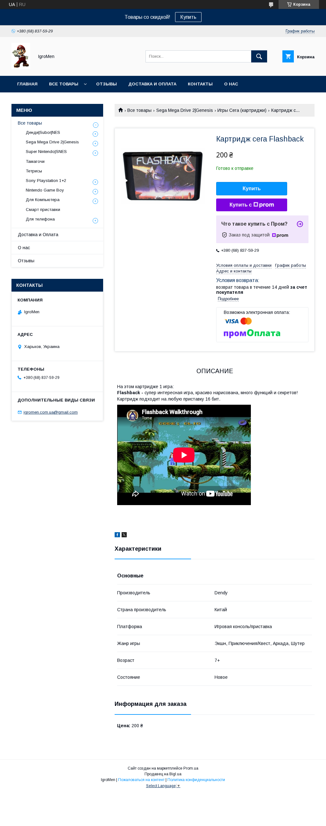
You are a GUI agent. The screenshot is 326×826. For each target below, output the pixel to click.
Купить (188, 17)
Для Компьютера (43, 199)
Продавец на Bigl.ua (163, 774)
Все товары (63, 84)
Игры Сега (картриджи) (241, 110)
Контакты (200, 84)
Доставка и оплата (152, 84)
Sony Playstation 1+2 (46, 180)
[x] (124, 535)
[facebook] (117, 535)
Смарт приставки (43, 209)
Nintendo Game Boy (45, 190)
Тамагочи (35, 161)
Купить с (241, 204)
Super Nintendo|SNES (46, 151)
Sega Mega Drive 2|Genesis (184, 110)
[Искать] (259, 56)
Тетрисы (34, 171)
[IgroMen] (20, 67)
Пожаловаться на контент (141, 780)
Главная (27, 84)
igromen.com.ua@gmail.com (51, 412)
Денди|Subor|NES (43, 132)
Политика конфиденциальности (196, 780)
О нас (231, 84)
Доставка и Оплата (38, 234)
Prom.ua (190, 768)
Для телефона (40, 219)
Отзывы (106, 84)
